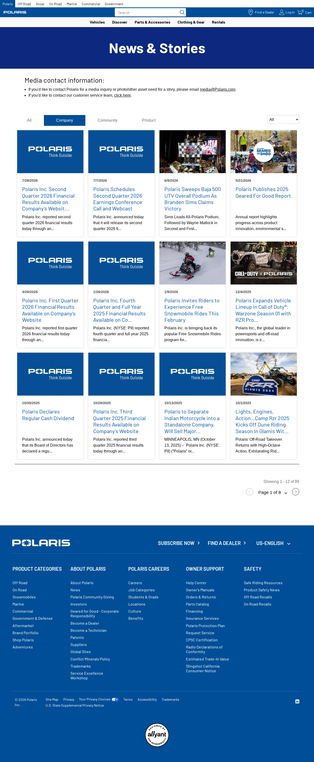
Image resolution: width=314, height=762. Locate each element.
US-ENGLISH (270, 543)
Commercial (91, 4)
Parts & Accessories (152, 22)
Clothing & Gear (191, 22)
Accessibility (147, 699)
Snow (40, 4)
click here (122, 95)
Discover (119, 22)
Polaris (7, 4)
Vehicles (97, 22)
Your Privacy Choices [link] (94, 699)
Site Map (52, 699)
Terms (128, 699)
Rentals (218, 22)
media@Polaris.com (217, 89)
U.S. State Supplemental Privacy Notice (75, 705)
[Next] (295, 494)
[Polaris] (14, 12)
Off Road (24, 4)
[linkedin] (297, 702)
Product (149, 120)
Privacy (68, 699)
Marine (72, 4)
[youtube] (244, 702)
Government (114, 4)
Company (64, 120)
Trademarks (170, 699)
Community (108, 120)
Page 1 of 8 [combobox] (270, 492)
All (29, 120)
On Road (55, 4)
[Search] (181, 12)
